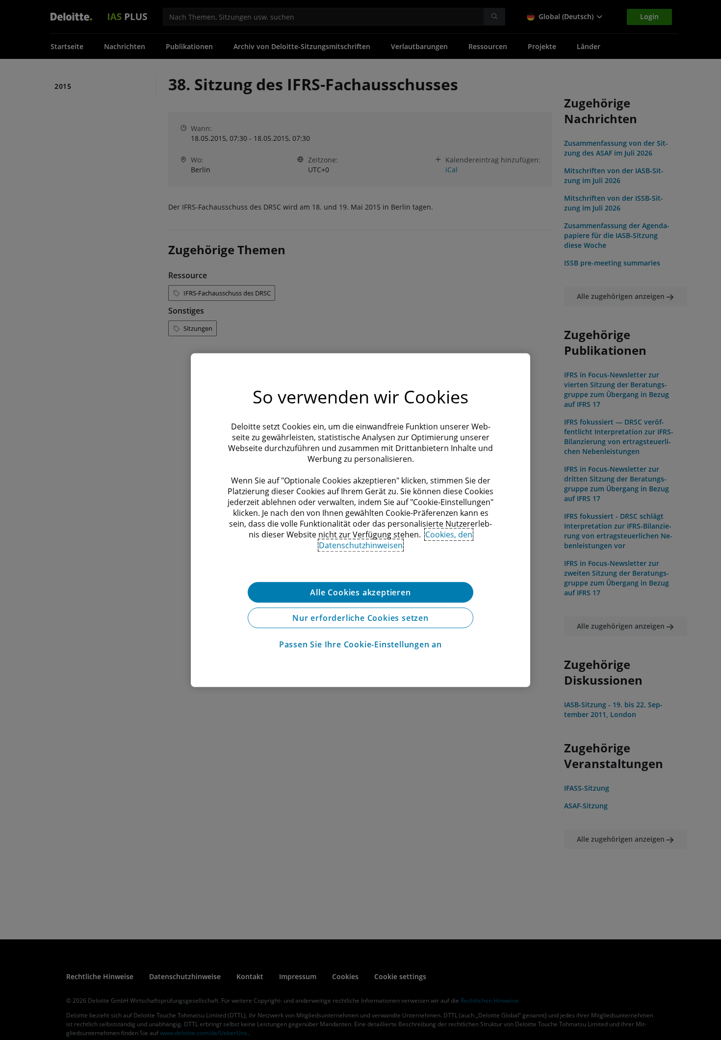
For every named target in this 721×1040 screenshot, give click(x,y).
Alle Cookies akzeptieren (360, 592)
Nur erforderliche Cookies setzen (360, 617)
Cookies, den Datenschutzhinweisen (396, 539)
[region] (360, 520)
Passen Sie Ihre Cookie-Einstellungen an (360, 644)
